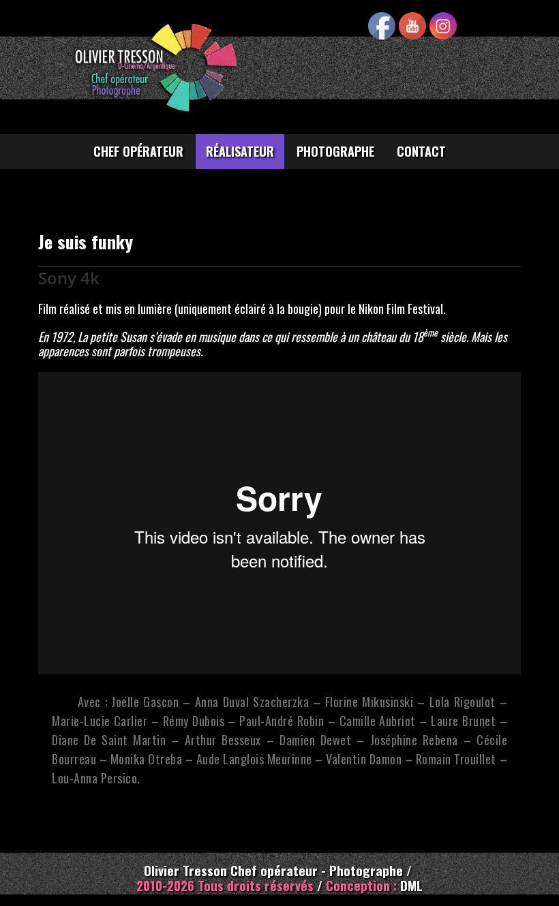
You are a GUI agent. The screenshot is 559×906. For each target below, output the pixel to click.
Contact (421, 151)
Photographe (335, 151)
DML (411, 884)
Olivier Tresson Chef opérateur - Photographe (275, 869)
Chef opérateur (138, 151)
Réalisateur (240, 151)
